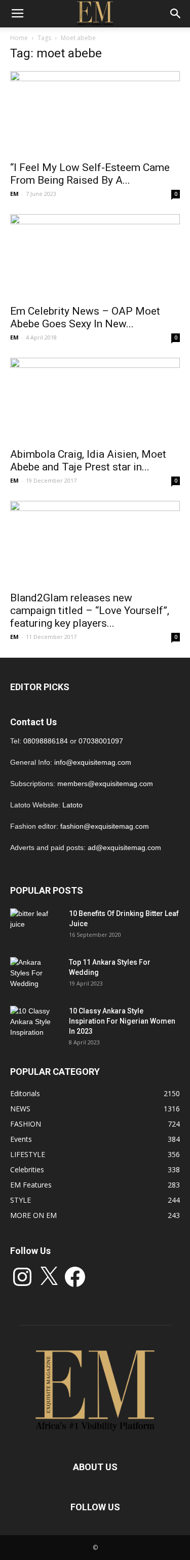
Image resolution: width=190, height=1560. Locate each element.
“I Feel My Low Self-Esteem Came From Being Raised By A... (90, 173)
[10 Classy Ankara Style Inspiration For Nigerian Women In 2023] (35, 1023)
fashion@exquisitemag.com (104, 826)
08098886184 (45, 741)
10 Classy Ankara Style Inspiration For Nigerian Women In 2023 (122, 1021)
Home (19, 37)
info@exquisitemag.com (92, 762)
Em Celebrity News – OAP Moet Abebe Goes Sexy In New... (85, 317)
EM (14, 193)
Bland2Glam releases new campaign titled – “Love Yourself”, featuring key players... (89, 610)
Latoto (72, 805)
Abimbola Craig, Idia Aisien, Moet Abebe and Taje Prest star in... (88, 460)
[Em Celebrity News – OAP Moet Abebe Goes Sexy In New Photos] (95, 256)
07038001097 (101, 741)
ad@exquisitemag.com (124, 847)
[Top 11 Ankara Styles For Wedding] (35, 975)
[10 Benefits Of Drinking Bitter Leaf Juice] (35, 926)
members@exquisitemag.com (105, 783)
